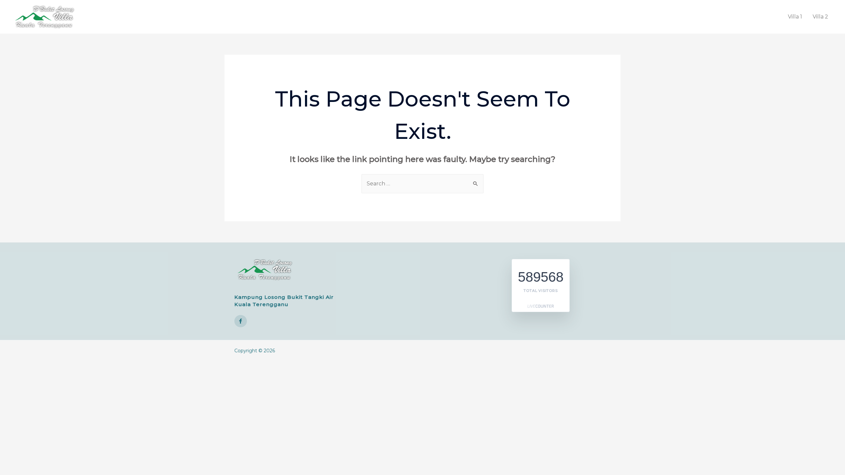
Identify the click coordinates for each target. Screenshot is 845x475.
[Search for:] (422, 183)
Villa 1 (795, 17)
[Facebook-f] (240, 321)
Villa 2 (820, 17)
